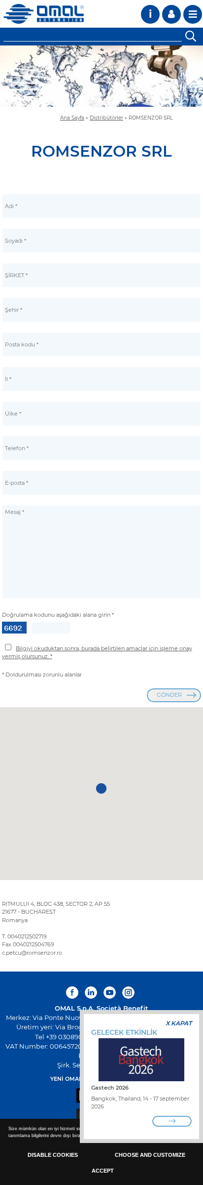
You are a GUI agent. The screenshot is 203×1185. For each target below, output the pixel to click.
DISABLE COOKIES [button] (53, 1155)
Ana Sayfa (72, 118)
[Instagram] (128, 992)
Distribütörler (106, 118)
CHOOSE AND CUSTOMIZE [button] (150, 1155)
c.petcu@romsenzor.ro (32, 952)
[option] (101, 76)
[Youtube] (109, 992)
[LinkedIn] (91, 992)
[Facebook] (73, 992)
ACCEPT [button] (103, 1171)
